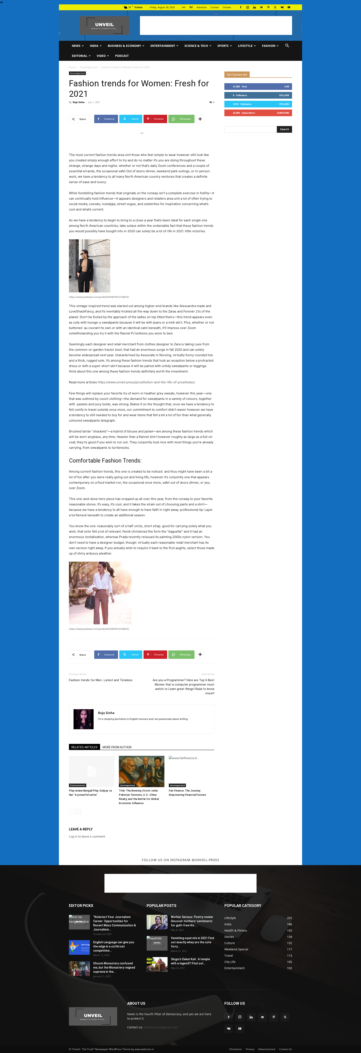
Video (101, 56)
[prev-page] (71, 811)
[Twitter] (275, 7)
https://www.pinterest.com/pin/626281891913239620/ (99, 297)
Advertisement (266, 1049)
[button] (287, 46)
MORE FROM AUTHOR (117, 747)
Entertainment (162, 46)
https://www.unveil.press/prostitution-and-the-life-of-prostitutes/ (146, 382)
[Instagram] (247, 7)
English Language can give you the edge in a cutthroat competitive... (113, 946)
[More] (200, 119)
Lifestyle (245, 46)
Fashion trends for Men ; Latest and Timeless (100, 680)
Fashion (268, 46)
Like (286, 86)
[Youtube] (289, 7)
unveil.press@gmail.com (161, 1027)
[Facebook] (241, 7)
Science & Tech (196, 46)
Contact (215, 7)
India (94, 46)
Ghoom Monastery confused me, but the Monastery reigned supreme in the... (114, 967)
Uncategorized (88, 67)
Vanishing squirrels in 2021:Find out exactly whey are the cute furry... (192, 942)
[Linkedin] (254, 7)
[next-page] (78, 811)
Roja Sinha (79, 102)
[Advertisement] (216, 25)
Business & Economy (124, 46)
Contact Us (285, 1049)
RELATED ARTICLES (84, 747)
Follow (284, 95)
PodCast (122, 56)
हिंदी (191, 7)
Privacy (250, 1049)
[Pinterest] (268, 7)
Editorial (79, 56)
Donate (227, 7)
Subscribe (283, 112)
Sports (223, 46)
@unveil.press (205, 860)
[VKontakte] (282, 7)
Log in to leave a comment (87, 836)
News (76, 46)
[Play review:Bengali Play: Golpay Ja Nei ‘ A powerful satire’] (91, 771)
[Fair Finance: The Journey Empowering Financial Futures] (191, 771)
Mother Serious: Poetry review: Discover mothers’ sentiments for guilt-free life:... (192, 921)
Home (72, 67)
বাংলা (184, 7)
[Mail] (261, 7)
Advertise (202, 7)
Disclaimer (235, 1049)
